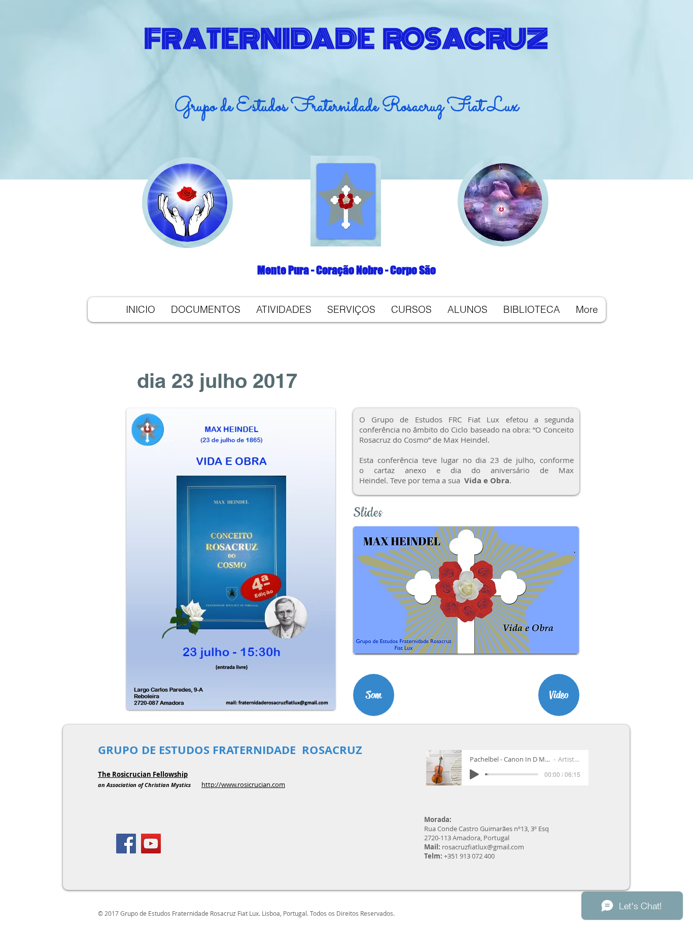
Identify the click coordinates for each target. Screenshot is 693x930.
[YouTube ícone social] (151, 843)
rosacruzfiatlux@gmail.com (483, 846)
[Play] (474, 774)
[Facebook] (126, 843)
